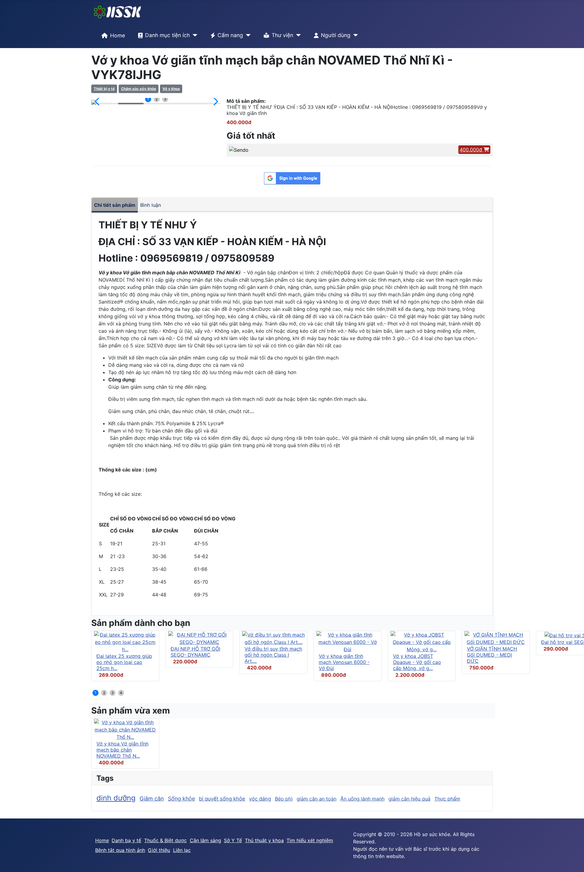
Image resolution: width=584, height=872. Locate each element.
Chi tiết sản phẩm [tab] (114, 205)
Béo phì (284, 799)
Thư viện (282, 35)
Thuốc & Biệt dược (165, 840)
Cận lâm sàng (205, 840)
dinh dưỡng (116, 798)
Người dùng (335, 35)
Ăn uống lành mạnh (362, 799)
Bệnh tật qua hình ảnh (120, 850)
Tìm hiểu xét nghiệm (310, 840)
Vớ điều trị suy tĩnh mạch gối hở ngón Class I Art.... (273, 655)
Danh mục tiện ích (167, 35)
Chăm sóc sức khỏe (138, 88)
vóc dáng (260, 799)
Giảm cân (152, 798)
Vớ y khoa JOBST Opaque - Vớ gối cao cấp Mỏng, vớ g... (417, 662)
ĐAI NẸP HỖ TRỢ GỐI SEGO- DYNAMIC (195, 652)
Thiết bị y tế (104, 88)
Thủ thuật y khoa (264, 840)
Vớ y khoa (171, 88)
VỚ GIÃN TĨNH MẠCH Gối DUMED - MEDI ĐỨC (492, 655)
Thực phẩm (447, 799)
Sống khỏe (181, 798)
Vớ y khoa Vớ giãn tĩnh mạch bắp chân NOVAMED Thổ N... (122, 750)
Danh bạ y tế (126, 840)
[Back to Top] (573, 860)
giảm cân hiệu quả (409, 799)
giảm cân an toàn (316, 799)
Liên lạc (182, 850)
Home (117, 35)
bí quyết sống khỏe (222, 799)
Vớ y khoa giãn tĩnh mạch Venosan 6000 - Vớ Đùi (344, 662)
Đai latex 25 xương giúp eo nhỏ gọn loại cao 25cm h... (124, 662)
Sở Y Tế (233, 840)
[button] (98, 101)
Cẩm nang (230, 35)
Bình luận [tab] (150, 205)
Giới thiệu (159, 850)
